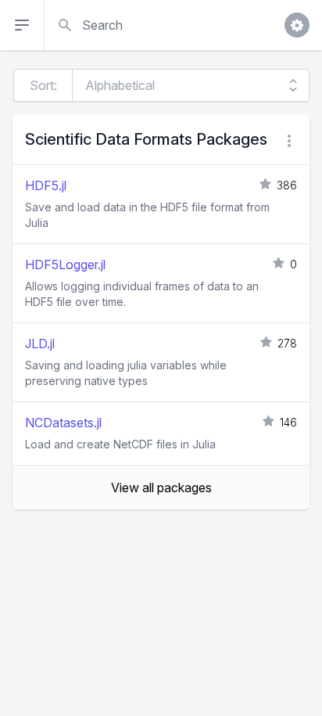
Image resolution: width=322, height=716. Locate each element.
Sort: (43, 85)
